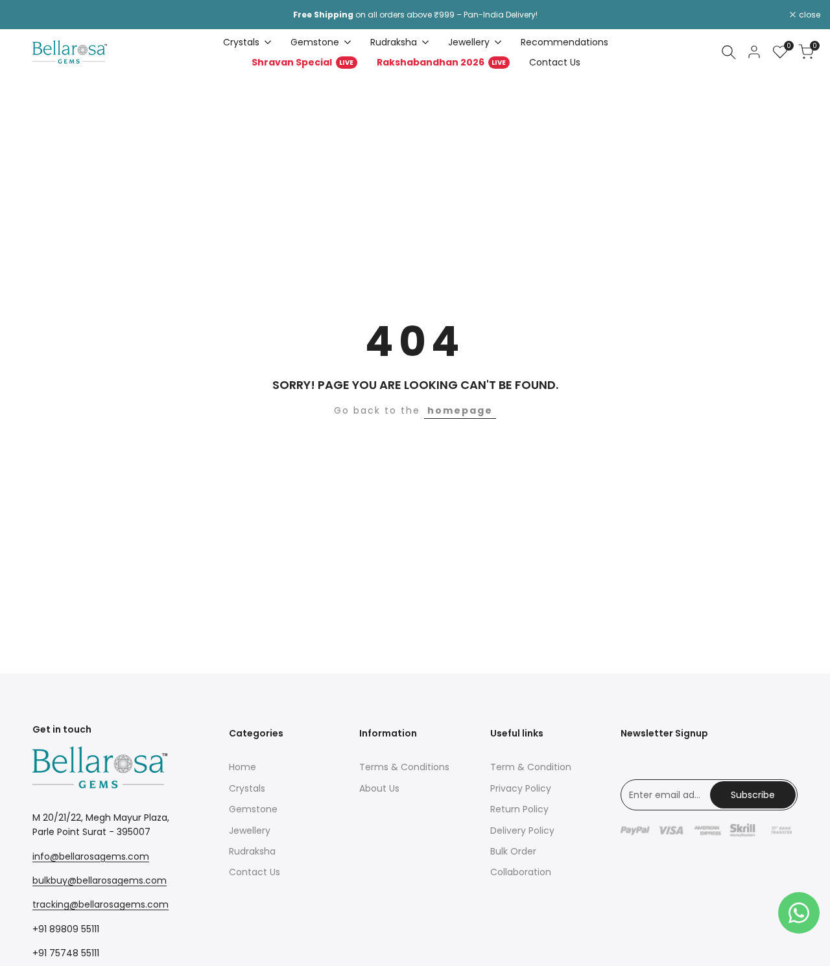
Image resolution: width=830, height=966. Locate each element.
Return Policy (519, 809)
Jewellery (249, 830)
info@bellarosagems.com (90, 856)
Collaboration (520, 872)
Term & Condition (530, 766)
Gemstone (253, 809)
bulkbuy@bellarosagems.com (99, 880)
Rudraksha (252, 851)
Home (242, 766)
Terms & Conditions (404, 766)
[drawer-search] (729, 52)
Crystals (247, 788)
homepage (460, 410)
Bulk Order (513, 851)
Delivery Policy (522, 830)
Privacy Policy (520, 788)
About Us (379, 788)
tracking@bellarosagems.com (100, 904)
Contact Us (254, 872)
